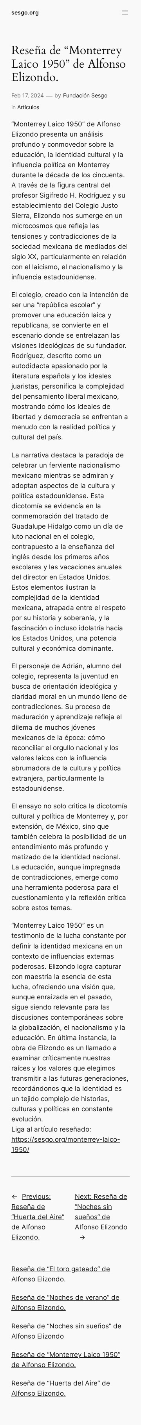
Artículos (28, 107)
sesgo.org (25, 12)
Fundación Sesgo (85, 95)
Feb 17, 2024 (27, 95)
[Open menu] (125, 12)
